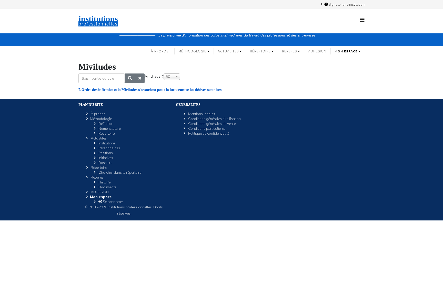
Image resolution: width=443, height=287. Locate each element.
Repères (289, 51)
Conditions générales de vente (211, 123)
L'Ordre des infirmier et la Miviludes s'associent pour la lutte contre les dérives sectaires (150, 89)
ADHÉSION (317, 51)
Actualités (228, 51)
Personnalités (109, 148)
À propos (159, 51)
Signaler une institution (346, 4)
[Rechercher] (130, 78)
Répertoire (260, 51)
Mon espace (346, 51)
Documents (107, 187)
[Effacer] (140, 78)
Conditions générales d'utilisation (214, 118)
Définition (105, 123)
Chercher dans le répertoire (119, 172)
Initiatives (105, 157)
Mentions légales (201, 114)
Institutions (107, 143)
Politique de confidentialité (208, 133)
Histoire (104, 182)
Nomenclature (109, 128)
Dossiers (105, 162)
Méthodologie (192, 51)
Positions (105, 153)
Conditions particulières (206, 128)
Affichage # (154, 76)
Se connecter (112, 201)
